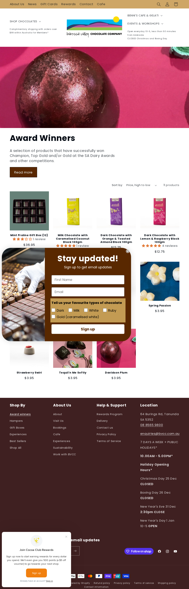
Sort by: (117, 185)
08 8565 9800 (151, 425)
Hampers (16, 421)
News (32, 4)
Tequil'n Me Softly (73, 372)
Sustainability (63, 448)
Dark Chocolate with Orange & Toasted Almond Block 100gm (116, 239)
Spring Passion (160, 305)
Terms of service (144, 583)
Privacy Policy (106, 434)
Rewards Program (109, 414)
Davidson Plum (116, 372)
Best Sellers (18, 441)
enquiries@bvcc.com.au (160, 433)
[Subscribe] (75, 550)
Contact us (105, 428)
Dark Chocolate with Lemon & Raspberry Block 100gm (159, 239)
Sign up (88, 329)
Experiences (18, 434)
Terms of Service (109, 441)
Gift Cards (49, 4)
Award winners (20, 414)
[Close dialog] (128, 251)
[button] (158, 4)
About (57, 414)
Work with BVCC (64, 454)
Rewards (68, 4)
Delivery (102, 421)
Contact (86, 4)
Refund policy (102, 583)
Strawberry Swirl (29, 372)
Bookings (59, 428)
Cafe (101, 4)
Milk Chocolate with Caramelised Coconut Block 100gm (73, 239)
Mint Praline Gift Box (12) (29, 235)
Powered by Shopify (78, 583)
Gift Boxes (17, 428)
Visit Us (58, 421)
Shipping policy (167, 583)
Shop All (15, 448)
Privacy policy (122, 583)
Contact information (96, 587)
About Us (17, 4)
